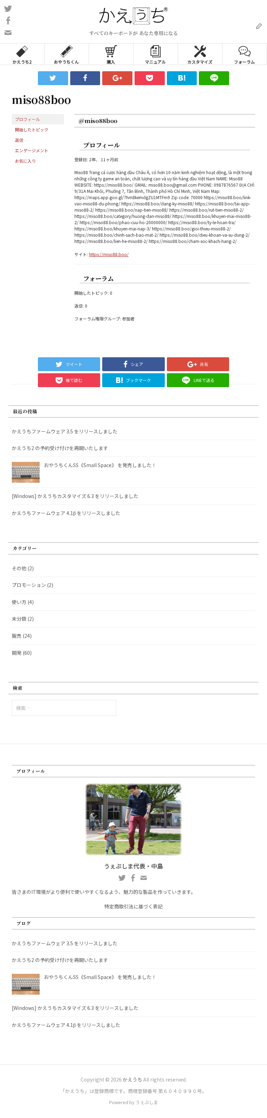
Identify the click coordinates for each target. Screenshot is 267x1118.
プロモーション (29, 584)
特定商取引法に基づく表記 (133, 906)
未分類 (19, 618)
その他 (19, 568)
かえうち (132, 1079)
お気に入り (25, 161)
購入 (111, 62)
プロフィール (27, 119)
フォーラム (244, 62)
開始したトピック (31, 129)
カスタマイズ (199, 62)
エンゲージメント (31, 150)
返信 (19, 140)
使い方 (19, 601)
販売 (17, 635)
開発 (17, 652)
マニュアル (155, 62)
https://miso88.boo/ (109, 254)
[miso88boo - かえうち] (182, 78)
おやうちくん (66, 62)
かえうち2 (22, 62)
